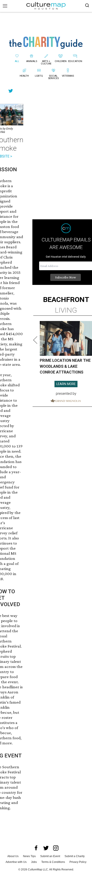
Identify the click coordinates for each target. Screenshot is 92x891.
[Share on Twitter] (11, 91)
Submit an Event (50, 856)
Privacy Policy (77, 862)
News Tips (29, 856)
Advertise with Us (16, 862)
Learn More (66, 384)
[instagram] (56, 848)
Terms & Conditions (53, 862)
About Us (13, 856)
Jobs (34, 862)
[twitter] (46, 848)
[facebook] (36, 848)
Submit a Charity (75, 856)
